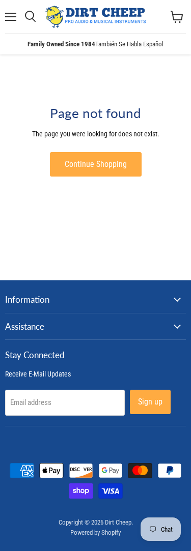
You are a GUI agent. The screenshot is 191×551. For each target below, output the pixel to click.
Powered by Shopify (95, 532)
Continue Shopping (96, 164)
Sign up (150, 402)
